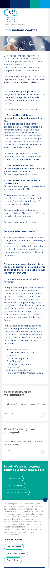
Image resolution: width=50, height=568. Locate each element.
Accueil (7, 24)
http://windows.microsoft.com (19, 352)
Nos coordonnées (15, 485)
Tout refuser (13, 560)
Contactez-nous (14, 478)
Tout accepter (14, 547)
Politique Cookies (13, 540)
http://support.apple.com (16, 358)
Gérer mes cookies (16, 553)
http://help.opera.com (32, 373)
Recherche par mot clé (17, 492)
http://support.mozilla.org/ (17, 370)
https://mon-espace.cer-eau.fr (26, 67)
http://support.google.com (17, 364)
